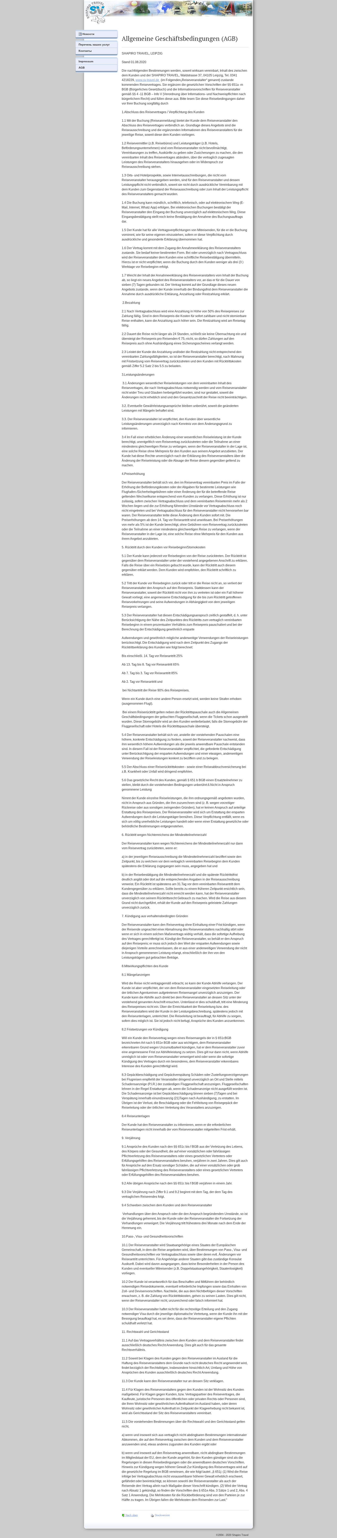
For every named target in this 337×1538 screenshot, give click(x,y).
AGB (82, 67)
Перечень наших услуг (94, 44)
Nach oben (131, 1515)
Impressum (86, 61)
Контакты (85, 50)
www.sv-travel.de (148, 80)
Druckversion (162, 1515)
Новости (88, 34)
